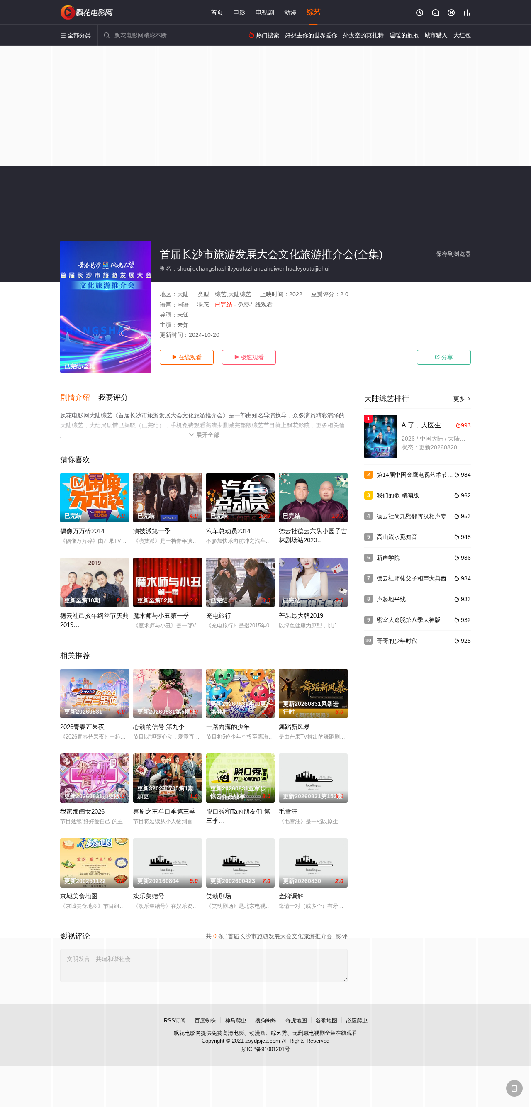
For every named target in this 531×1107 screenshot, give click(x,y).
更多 (462, 398)
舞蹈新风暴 (294, 726)
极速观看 (249, 357)
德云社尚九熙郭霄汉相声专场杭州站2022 (430, 516)
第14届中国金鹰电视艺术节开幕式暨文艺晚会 (435, 474)
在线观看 (187, 357)
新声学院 (388, 557)
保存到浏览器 (453, 254)
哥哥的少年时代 (397, 640)
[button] (79, 398)
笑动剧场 (218, 896)
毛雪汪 (288, 811)
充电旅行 (218, 615)
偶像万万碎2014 (82, 530)
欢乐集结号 (148, 896)
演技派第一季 (152, 530)
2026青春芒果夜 (82, 726)
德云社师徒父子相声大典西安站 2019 (425, 578)
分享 (444, 357)
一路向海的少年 (228, 726)
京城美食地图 (78, 896)
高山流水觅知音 (397, 537)
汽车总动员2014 (228, 530)
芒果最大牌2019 (301, 615)
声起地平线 (391, 599)
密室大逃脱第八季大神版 (409, 620)
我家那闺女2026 (82, 811)
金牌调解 (291, 896)
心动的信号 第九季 (159, 726)
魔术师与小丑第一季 (161, 615)
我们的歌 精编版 (398, 495)
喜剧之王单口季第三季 (164, 811)
